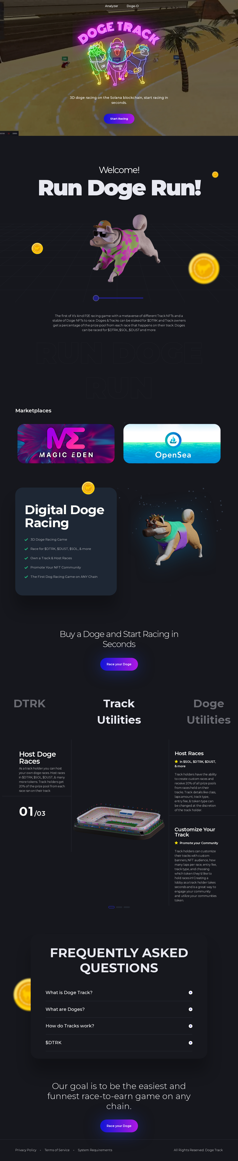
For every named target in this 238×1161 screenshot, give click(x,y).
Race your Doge (119, 664)
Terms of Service (57, 1150)
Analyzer (111, 6)
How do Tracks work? (70, 1026)
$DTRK (54, 1042)
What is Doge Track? (69, 992)
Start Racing (119, 118)
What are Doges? (65, 1009)
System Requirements (95, 1150)
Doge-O (133, 6)
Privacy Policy (25, 1150)
